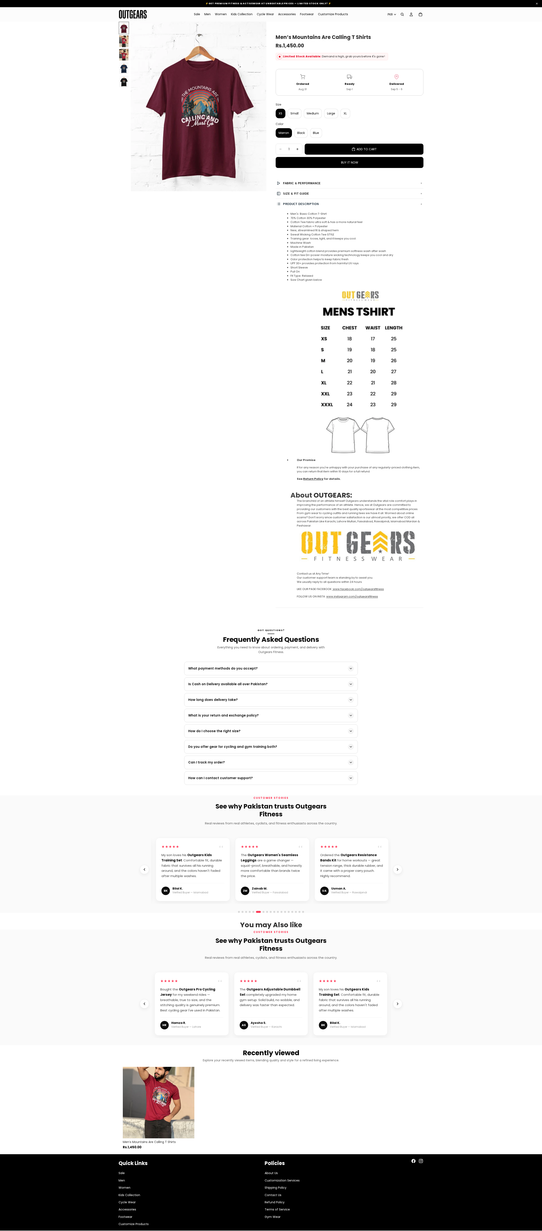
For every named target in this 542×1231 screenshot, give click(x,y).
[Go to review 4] (250, 912)
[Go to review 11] (300, 912)
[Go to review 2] (242, 912)
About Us (271, 1173)
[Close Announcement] (537, 3)
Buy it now (349, 162)
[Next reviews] (397, 869)
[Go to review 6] (257, 912)
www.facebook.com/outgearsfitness (358, 589)
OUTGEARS (332, 495)
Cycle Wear (127, 1202)
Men (122, 1180)
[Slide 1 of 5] (124, 28)
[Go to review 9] (292, 912)
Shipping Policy (275, 1188)
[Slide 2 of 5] (124, 41)
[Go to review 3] (246, 912)
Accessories (127, 1209)
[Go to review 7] (285, 912)
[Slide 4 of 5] (124, 68)
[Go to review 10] (296, 912)
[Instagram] (420, 1161)
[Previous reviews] (144, 869)
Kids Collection (129, 1195)
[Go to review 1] (239, 912)
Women (124, 1188)
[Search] (402, 14)
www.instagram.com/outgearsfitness (352, 596)
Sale (122, 1173)
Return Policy (313, 479)
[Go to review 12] (303, 912)
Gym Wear (273, 1216)
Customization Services (282, 1180)
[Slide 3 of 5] (124, 55)
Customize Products (134, 1224)
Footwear (125, 1216)
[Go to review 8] (289, 912)
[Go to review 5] (253, 912)
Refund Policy (275, 1202)
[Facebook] (413, 1161)
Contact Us (273, 1195)
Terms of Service (277, 1209)
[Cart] (420, 14)
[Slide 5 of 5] (124, 81)
